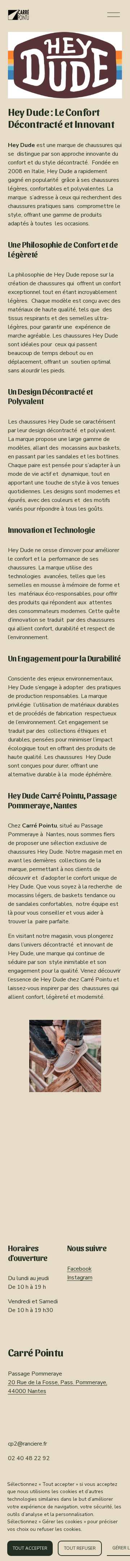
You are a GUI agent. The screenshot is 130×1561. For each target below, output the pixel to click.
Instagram (79, 1278)
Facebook (79, 1269)
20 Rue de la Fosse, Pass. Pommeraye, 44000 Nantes (57, 1386)
